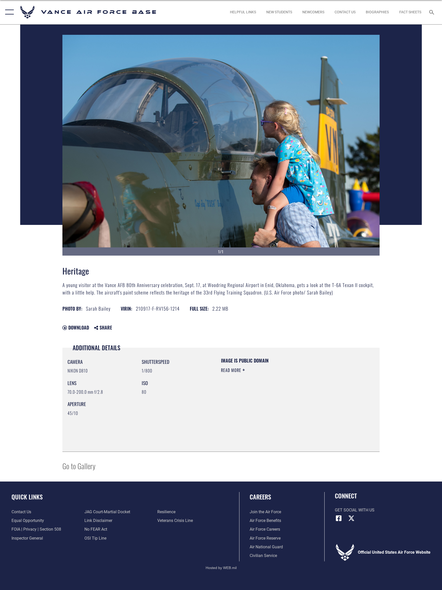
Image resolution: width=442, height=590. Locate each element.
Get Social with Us (354, 510)
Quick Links (27, 496)
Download (78, 327)
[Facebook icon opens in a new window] (338, 518)
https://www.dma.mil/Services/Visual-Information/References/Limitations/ (271, 406)
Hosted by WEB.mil (221, 568)
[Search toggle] (432, 12)
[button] (8, 12)
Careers (260, 496)
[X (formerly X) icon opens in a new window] (351, 518)
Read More (231, 370)
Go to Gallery (78, 465)
